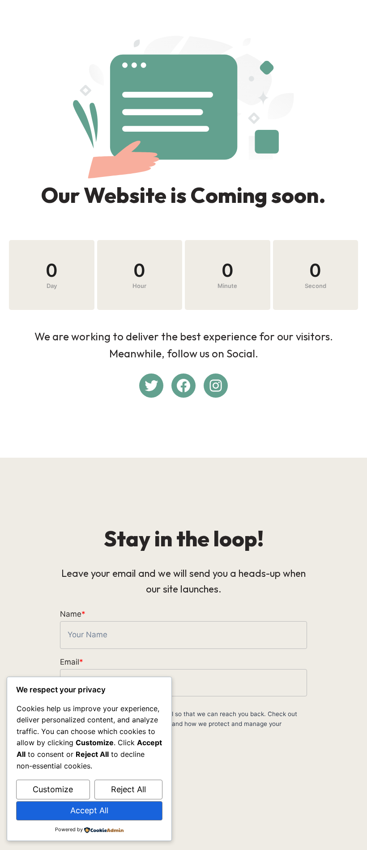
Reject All (128, 789)
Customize (53, 789)
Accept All (89, 810)
